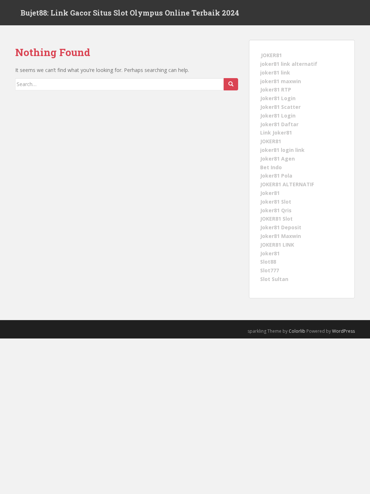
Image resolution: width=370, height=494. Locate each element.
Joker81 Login (278, 98)
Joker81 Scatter (280, 106)
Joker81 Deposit (280, 227)
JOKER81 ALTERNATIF (287, 184)
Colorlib (297, 331)
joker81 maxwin (280, 80)
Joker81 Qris (276, 209)
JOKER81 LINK (277, 244)
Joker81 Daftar (279, 123)
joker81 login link (282, 149)
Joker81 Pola (276, 175)
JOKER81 (271, 55)
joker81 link (275, 72)
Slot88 (268, 261)
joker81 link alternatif (288, 63)
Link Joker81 (276, 132)
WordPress (343, 331)
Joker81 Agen (277, 158)
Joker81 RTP (275, 89)
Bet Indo (271, 166)
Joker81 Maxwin (280, 236)
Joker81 (270, 192)
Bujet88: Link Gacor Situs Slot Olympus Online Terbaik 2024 (130, 12)
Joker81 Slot (275, 201)
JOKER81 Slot (276, 218)
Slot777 (269, 270)
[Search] (231, 84)
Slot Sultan (274, 279)
